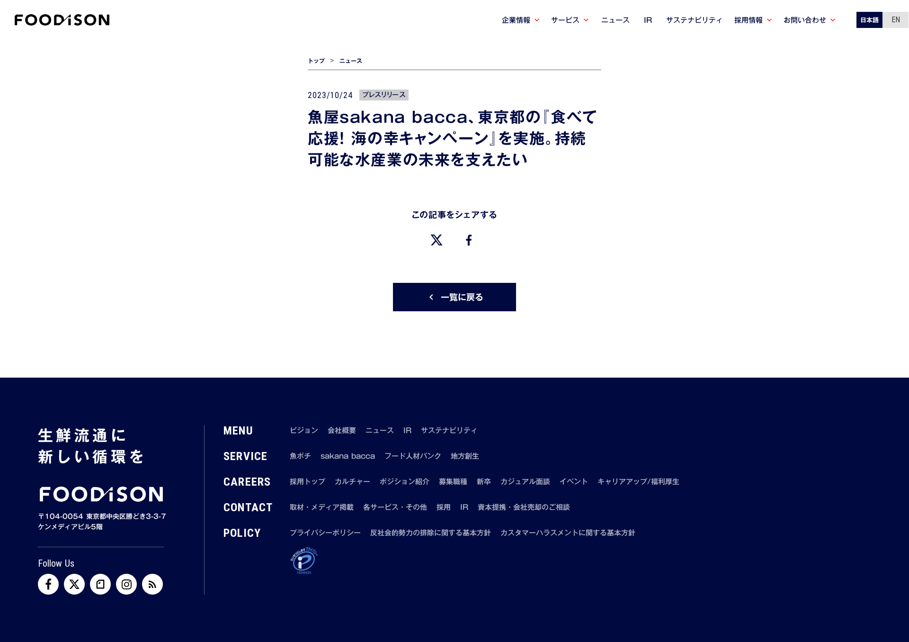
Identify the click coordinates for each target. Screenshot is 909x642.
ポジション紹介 (404, 482)
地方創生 (465, 456)
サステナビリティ (449, 430)
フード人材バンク (412, 456)
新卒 (484, 482)
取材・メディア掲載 (322, 507)
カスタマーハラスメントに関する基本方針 (567, 533)
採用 (444, 507)
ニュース (350, 61)
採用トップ (307, 482)
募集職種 (453, 482)
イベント (574, 482)
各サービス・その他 (395, 507)
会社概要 (342, 430)
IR (407, 430)
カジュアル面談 (525, 482)
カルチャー (352, 482)
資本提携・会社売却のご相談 (524, 507)
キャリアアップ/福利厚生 (638, 482)
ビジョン (304, 430)
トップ (316, 61)
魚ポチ (300, 456)
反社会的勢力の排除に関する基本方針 (430, 533)
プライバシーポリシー (325, 533)
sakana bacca (348, 456)
